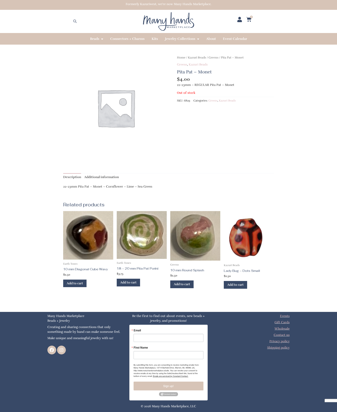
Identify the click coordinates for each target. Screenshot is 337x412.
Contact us (282, 335)
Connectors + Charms (127, 39)
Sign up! (168, 386)
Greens (214, 57)
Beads (94, 39)
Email (137, 330)
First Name (141, 347)
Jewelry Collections (180, 39)
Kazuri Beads (197, 57)
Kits (155, 39)
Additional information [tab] (101, 177)
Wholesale (282, 329)
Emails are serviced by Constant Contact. (170, 376)
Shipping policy (278, 347)
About (211, 39)
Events (285, 316)
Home (181, 57)
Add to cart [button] (75, 283)
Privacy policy (279, 341)
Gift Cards (282, 322)
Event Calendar (235, 39)
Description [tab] (72, 177)
